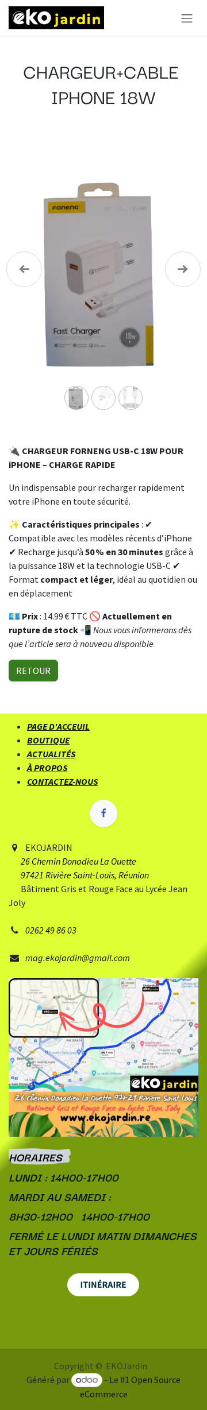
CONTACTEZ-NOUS (62, 781)
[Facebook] (103, 813)
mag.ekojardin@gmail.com (77, 957)
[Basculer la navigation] (186, 18)
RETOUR (33, 670)
